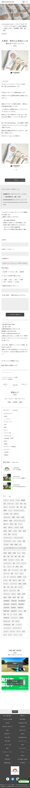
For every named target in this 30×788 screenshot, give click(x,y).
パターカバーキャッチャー (19, 520)
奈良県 (9, 597)
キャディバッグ (12, 590)
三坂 (13, 621)
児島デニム (10, 527)
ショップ (10, 510)
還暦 (25, 611)
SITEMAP (22, 762)
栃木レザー (6, 524)
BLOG (5, 441)
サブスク (20, 611)
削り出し (17, 621)
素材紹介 (6, 455)
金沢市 (14, 597)
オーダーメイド (11, 377)
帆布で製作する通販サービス (10, 365)
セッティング (6, 573)
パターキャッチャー (8, 537)
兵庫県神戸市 (20, 607)
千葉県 (11, 544)
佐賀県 (20, 614)
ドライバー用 (7, 433)
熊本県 (5, 570)
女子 (21, 570)
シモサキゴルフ (7, 517)
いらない (21, 573)
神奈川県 (5, 520)
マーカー (15, 614)
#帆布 (20, 402)
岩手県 (23, 594)
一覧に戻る (15, 385)
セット (19, 553)
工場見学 (6, 452)
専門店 (17, 566)
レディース (23, 563)
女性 (25, 503)
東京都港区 (13, 607)
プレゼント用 (13, 272)
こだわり (19, 541)
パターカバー (11, 559)
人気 (11, 513)
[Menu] (27, 2)
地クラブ (5, 590)
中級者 (5, 531)
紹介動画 (19, 576)
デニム (5, 430)
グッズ (16, 573)
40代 (12, 587)
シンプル (17, 500)
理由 (25, 570)
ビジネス (5, 580)
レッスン (20, 587)
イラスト (20, 524)
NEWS (5, 416)
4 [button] (16, 169)
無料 (5, 587)
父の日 (19, 531)
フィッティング (13, 583)
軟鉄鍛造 (23, 500)
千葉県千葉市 (6, 607)
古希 (5, 614)
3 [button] (15, 169)
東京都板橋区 (6, 600)
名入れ (23, 631)
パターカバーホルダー (18, 537)
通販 (13, 624)
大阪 (17, 507)
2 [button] (14, 169)
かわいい (5, 507)
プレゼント (6, 631)
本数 (10, 580)
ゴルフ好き (6, 544)
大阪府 (19, 583)
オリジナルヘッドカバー (19, 510)
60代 (16, 587)
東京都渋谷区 (6, 604)
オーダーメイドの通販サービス (10, 361)
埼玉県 (22, 517)
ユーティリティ (15, 570)
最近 (12, 573)
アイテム (17, 559)
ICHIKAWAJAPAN (7, 624)
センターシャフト (7, 563)
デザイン (10, 634)
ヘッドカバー (5, 377)
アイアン (18, 631)
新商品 (5, 444)
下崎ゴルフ (16, 513)
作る (20, 544)
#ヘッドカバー (9, 398)
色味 (14, 563)
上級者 (9, 531)
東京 (23, 556)
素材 (24, 541)
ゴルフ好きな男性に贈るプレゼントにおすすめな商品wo (15, 548)
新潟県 (5, 559)
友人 (16, 279)
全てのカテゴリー (8, 413)
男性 (21, 503)
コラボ (24, 576)
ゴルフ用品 (6, 513)
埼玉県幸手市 (14, 604)
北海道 (24, 583)
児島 (19, 556)
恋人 (11, 279)
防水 (25, 507)
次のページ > (24, 385)
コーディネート (7, 594)
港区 (22, 597)
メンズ (18, 563)
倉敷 (16, 556)
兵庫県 (13, 517)
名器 (5, 503)
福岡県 (5, 510)
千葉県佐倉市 (14, 600)
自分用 (5, 272)
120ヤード (15, 580)
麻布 (18, 597)
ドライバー (6, 500)
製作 (22, 559)
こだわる (15, 531)
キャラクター (12, 507)
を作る (23, 553)
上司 (4, 282)
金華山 (5, 527)
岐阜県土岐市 (6, 611)
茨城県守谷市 (14, 611)
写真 (8, 556)
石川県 (18, 517)
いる (5, 576)
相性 (18, 590)
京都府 (10, 520)
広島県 (14, 553)
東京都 (5, 553)
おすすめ (16, 527)
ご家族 (5, 279)
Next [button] (26, 155)
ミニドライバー (14, 617)
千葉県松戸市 (6, 617)
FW (8, 614)
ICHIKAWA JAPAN (8, 438)
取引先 (10, 282)
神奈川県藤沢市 (21, 600)
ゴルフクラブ (7, 435)
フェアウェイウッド (17, 628)
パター (20, 634)
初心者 (21, 527)
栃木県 (5, 597)
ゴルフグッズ (13, 576)
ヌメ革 (5, 534)
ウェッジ (16, 634)
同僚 (21, 279)
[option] (15, 155)
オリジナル (7, 449)
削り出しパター (7, 621)
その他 (17, 282)
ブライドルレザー (7, 541)
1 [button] (13, 169)
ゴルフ (17, 503)
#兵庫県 (15, 402)
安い (5, 566)
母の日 (24, 531)
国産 (5, 556)
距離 (20, 580)
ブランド (9, 566)
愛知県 (9, 553)
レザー (5, 634)
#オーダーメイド (20, 398)
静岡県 (16, 544)
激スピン (14, 594)
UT (11, 614)
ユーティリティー (7, 628)
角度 (21, 566)
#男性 (9, 402)
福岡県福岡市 (21, 604)
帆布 (16, 377)
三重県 (19, 594)
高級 (9, 534)
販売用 (22, 272)
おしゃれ (12, 500)
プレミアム (14, 534)
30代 (8, 587)
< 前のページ (5, 385)
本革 (5, 424)
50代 (9, 570)
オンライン (6, 583)
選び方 (11, 524)
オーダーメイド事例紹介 (7, 379)
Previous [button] (3, 155)
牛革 (12, 556)
